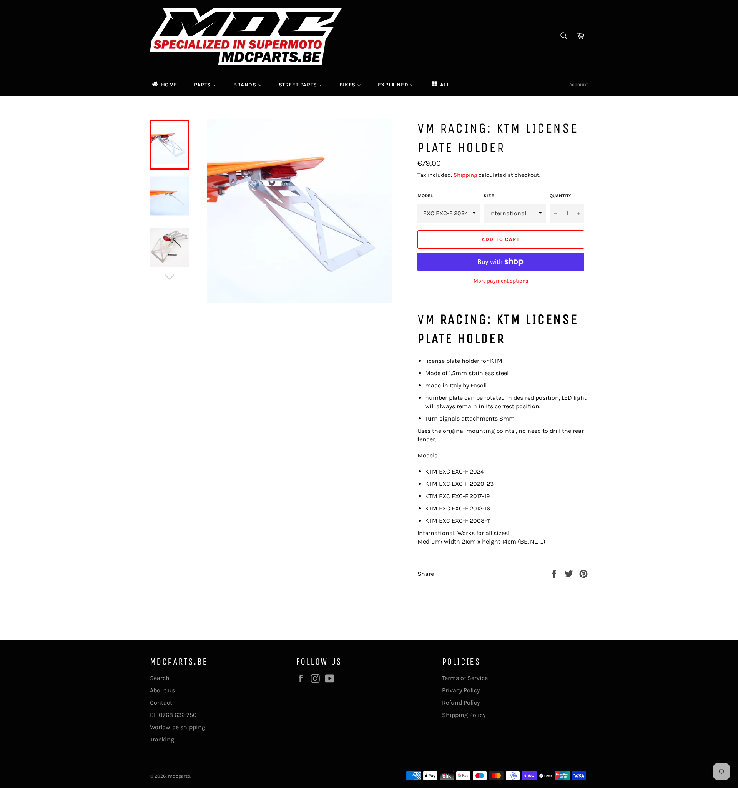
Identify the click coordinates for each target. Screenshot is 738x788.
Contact (161, 702)
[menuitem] (164, 84)
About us (162, 690)
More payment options (501, 281)
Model (425, 195)
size (489, 195)
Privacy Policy (461, 690)
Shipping (465, 174)
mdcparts (179, 776)
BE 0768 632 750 (173, 714)
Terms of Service (465, 678)
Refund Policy (461, 702)
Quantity (560, 195)
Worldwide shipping (177, 727)
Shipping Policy (463, 714)
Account (578, 84)
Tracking (162, 739)
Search (160, 678)
